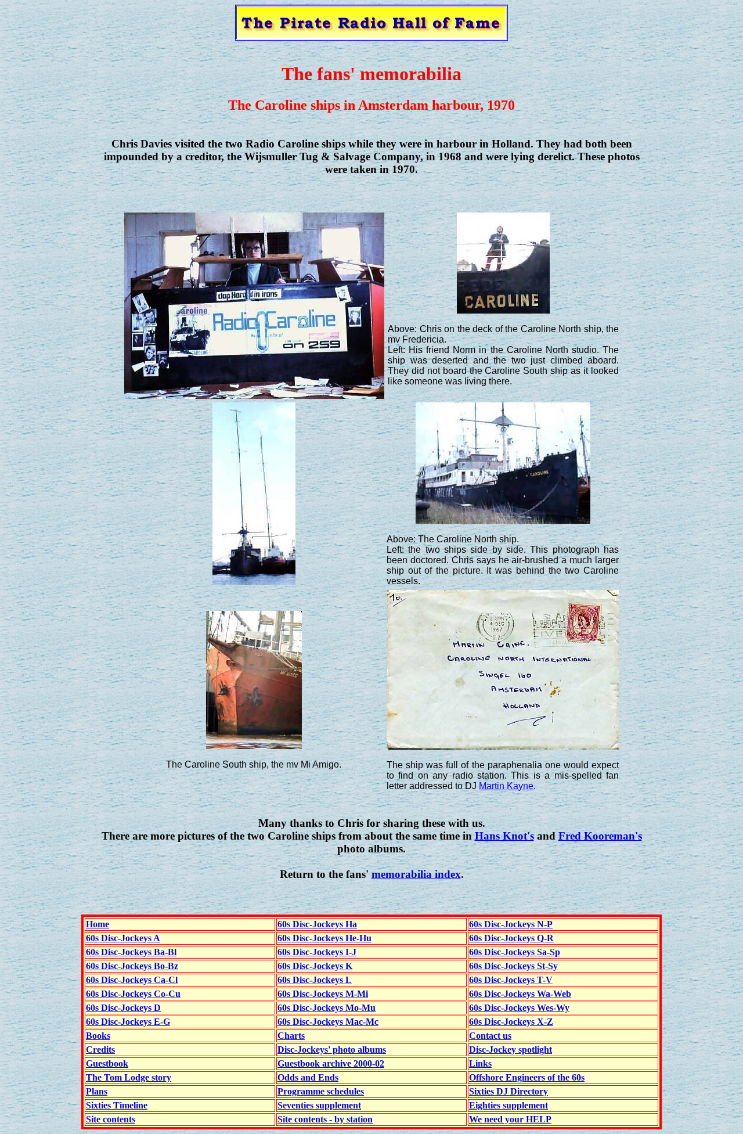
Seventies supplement (319, 1105)
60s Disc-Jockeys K (314, 966)
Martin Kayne (506, 786)
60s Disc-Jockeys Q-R (511, 938)
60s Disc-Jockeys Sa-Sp (514, 952)
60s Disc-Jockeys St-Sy (513, 966)
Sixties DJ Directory (508, 1091)
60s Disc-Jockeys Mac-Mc (327, 1022)
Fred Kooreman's (600, 836)
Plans (96, 1091)
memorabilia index (416, 874)
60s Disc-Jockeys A (123, 938)
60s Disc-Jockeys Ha (317, 924)
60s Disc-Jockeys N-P (511, 924)
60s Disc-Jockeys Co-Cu (133, 994)
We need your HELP (510, 1119)
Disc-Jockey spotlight (510, 1049)
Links (480, 1063)
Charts (291, 1036)
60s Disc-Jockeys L (314, 980)
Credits (100, 1049)
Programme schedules (320, 1091)
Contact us (490, 1036)
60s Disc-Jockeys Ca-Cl (132, 980)
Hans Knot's (504, 836)
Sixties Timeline (116, 1105)
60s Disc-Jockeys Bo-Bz (132, 966)
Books (98, 1036)
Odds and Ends (307, 1077)
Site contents (110, 1119)
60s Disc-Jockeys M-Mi (322, 994)
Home (97, 924)
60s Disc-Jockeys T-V (511, 980)
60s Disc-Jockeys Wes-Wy (519, 1008)
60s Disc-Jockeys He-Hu (324, 938)
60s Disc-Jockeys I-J (316, 952)
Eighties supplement (508, 1105)
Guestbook (107, 1063)
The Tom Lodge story (128, 1077)
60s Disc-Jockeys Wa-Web (520, 994)
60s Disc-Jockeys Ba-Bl (131, 952)
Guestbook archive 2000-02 (330, 1063)
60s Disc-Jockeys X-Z (511, 1022)
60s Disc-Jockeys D (123, 1008)
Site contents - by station (325, 1119)
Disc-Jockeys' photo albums (331, 1049)
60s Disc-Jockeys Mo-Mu (326, 1008)
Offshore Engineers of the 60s (527, 1077)
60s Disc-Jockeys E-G (128, 1022)
